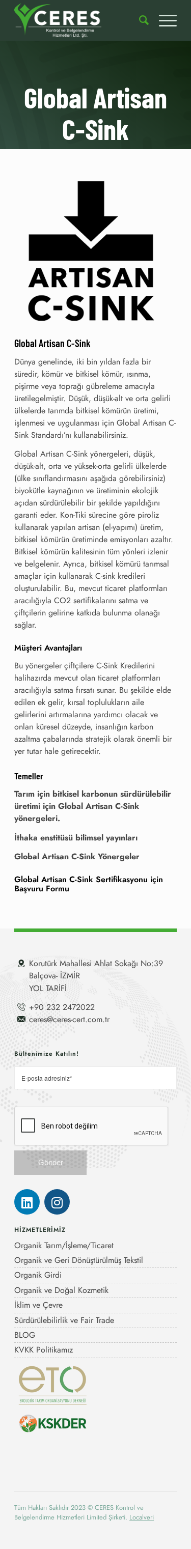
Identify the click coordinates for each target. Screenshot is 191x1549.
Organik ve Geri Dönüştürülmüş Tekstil (78, 1260)
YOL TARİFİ (48, 988)
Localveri (141, 1517)
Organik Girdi (38, 1275)
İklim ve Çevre (38, 1305)
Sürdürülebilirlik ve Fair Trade (64, 1320)
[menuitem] (139, 20)
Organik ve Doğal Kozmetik (61, 1290)
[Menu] (163, 20)
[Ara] (139, 20)
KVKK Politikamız (43, 1350)
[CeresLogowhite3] (79, 20)
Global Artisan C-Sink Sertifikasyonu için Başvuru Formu (88, 884)
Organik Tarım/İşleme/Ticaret (64, 1245)
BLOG (24, 1335)
